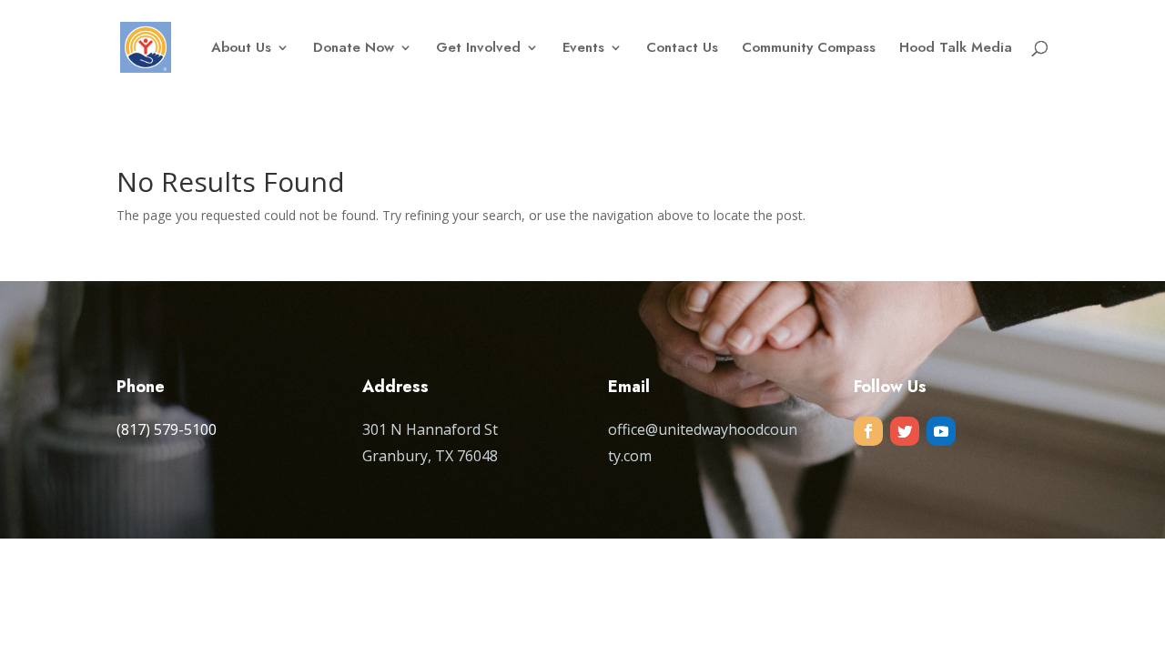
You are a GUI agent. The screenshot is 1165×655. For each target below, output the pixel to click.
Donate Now (353, 49)
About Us (241, 49)
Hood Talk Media (955, 49)
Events (583, 49)
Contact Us (682, 49)
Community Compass (809, 49)
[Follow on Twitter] (904, 431)
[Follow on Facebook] (868, 431)
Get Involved (478, 49)
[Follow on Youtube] (941, 431)
